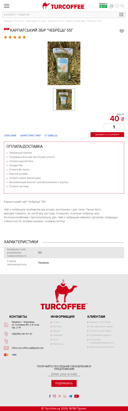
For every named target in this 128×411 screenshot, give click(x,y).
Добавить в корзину (107, 134)
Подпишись (64, 383)
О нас (56, 322)
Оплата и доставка (100, 330)
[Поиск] (122, 5)
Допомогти (103, 4)
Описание (10, 135)
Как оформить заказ (101, 326)
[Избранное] (117, 5)
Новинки (57, 335)
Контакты (58, 343)
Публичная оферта (100, 335)
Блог (55, 339)
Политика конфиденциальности (102, 341)
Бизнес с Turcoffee (100, 322)
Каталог (19, 21)
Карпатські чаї (56, 21)
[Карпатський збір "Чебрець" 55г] (64, 63)
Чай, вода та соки (36, 21)
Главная (8, 21)
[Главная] (64, 5)
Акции (56, 330)
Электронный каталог (102, 347)
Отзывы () (50, 135)
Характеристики (30, 135)
